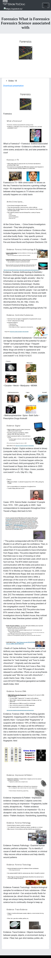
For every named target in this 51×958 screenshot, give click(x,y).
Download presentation (13, 86)
